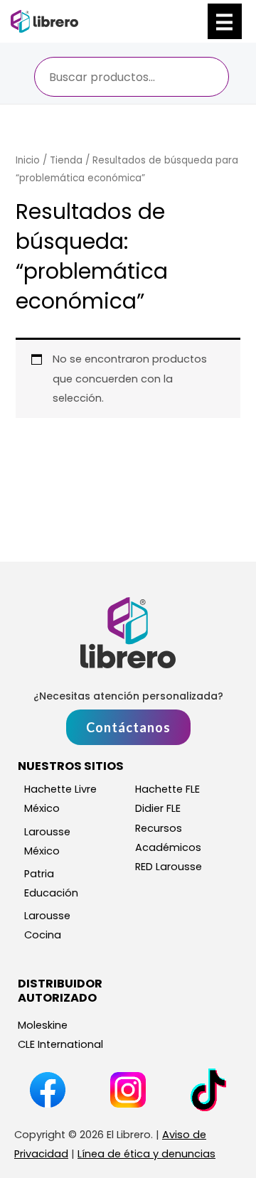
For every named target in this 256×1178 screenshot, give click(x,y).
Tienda (66, 160)
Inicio (28, 160)
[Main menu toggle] (225, 21)
